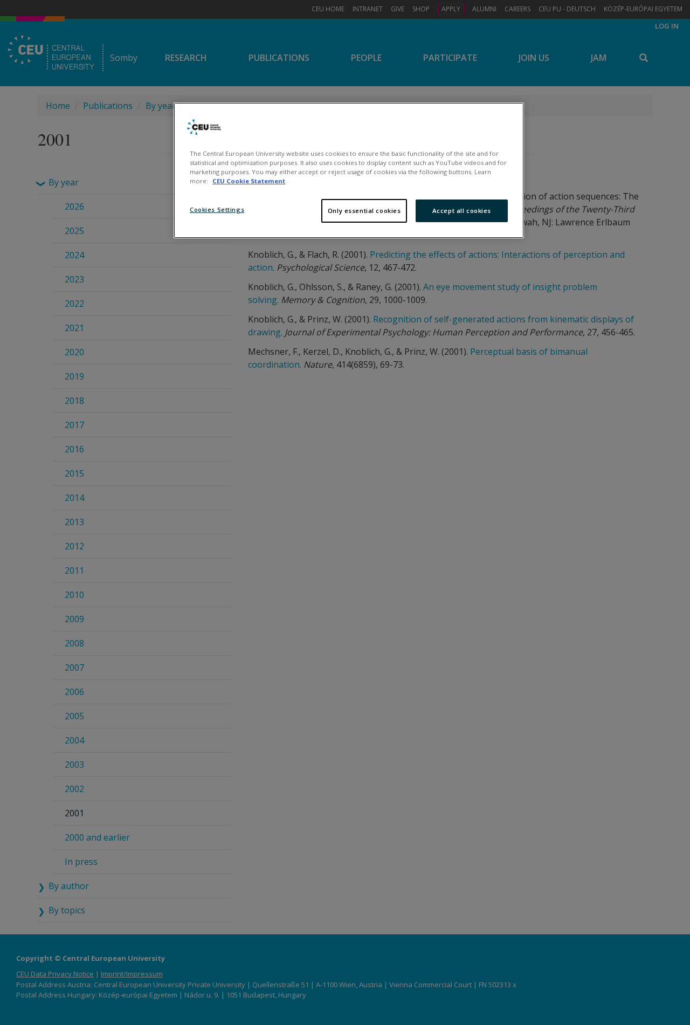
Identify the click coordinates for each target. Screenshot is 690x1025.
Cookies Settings (217, 209)
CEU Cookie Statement (248, 181)
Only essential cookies (364, 211)
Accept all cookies (461, 211)
